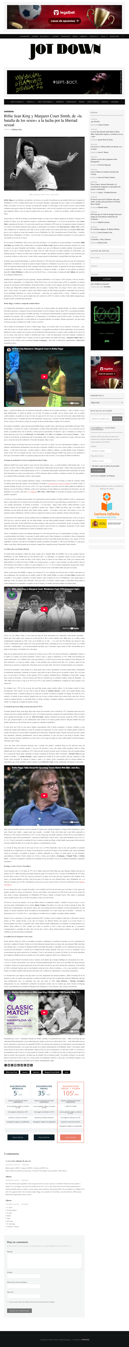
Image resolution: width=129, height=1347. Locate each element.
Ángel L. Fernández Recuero (107, 192)
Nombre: (93, 446)
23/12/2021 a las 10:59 (13, 1164)
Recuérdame (95, 274)
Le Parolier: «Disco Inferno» (101, 239)
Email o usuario (95, 257)
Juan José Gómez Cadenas (106, 177)
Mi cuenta (44, 36)
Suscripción (24, 36)
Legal (103, 36)
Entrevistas (71, 102)
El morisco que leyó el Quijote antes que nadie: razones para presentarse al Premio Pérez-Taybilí (105, 201)
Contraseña (94, 266)
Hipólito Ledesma (103, 222)
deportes (36, 1072)
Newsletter (114, 36)
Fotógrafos (65, 36)
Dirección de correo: (97, 456)
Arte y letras (16, 102)
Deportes (60, 102)
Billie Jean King (11, 1072)
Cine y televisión (44, 102)
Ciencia (30, 102)
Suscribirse (18, 1137)
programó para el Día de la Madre (59, 483)
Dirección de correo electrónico (17, 1282)
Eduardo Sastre (103, 207)
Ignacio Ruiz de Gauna (105, 140)
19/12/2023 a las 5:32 (12, 1204)
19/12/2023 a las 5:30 (12, 1180)
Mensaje (9, 1252)
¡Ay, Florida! (95, 122)
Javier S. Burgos (103, 152)
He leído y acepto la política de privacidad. (106, 466)
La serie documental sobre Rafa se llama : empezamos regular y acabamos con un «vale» (107, 134)
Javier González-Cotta (105, 232)
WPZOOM (85, 1340)
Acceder (35, 36)
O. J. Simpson (32, 492)
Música (82, 102)
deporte (25, 1072)
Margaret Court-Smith (52, 1072)
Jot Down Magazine (104, 165)
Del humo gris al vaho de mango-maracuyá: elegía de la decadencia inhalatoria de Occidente (106, 216)
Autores (55, 36)
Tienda (75, 36)
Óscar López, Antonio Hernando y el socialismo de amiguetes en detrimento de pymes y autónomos (106, 186)
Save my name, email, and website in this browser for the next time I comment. (32, 1302)
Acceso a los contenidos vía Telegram (103, 476)
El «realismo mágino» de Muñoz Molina (105, 229)
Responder (25, 1164)
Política (105, 102)
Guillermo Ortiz (17, 129)
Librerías (83, 36)
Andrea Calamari (103, 125)
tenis (66, 1072)
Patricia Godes (102, 242)
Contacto (93, 36)
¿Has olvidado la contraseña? (100, 284)
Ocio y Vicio (92, 102)
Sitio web (10, 1292)
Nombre (9, 1272)
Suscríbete (107, 287)
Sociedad (114, 102)
